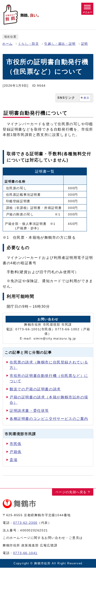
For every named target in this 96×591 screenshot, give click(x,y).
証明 (84, 43)
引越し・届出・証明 (59, 43)
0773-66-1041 (25, 553)
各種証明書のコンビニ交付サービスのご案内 (49, 419)
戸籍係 (15, 452)
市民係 (15, 444)
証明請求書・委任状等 (29, 411)
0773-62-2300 (25, 522)
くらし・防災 (28, 43)
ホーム (7, 43)
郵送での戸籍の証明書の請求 (35, 389)
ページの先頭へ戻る (71, 492)
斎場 (13, 460)
